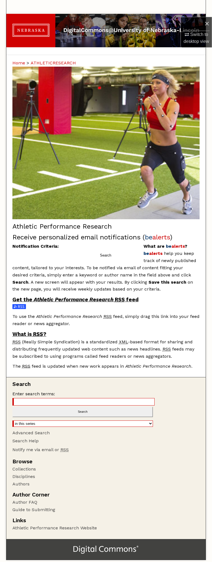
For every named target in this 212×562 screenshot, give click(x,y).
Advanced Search (31, 432)
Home (18, 63)
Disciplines (23, 476)
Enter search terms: (33, 393)
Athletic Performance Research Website (54, 527)
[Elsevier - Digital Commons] (106, 549)
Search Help (25, 440)
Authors (21, 484)
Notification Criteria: (35, 246)
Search (105, 255)
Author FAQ (24, 502)
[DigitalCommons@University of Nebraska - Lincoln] (106, 30)
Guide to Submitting (33, 509)
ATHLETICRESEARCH (53, 63)
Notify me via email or (40, 449)
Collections (24, 469)
